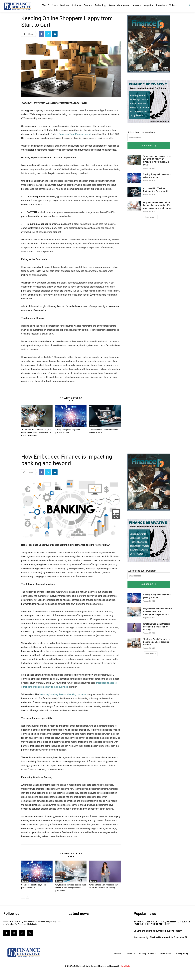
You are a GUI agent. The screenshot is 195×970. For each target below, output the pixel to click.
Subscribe (147, 146)
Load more (149, 217)
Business (25, 426)
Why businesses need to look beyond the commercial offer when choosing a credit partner (157, 205)
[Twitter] (48, 34)
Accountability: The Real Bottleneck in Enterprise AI (160, 937)
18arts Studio (125, 966)
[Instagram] (14, 933)
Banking (59, 426)
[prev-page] (23, 441)
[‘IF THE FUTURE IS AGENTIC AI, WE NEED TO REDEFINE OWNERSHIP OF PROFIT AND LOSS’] (37, 416)
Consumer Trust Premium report (75, 134)
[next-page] (27, 441)
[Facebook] (41, 34)
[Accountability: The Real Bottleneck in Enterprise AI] (105, 416)
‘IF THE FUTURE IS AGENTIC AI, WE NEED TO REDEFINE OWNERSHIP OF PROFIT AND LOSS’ (36, 432)
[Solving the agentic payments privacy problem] (71, 416)
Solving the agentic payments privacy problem (158, 930)
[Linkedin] (55, 34)
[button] (189, 5)
